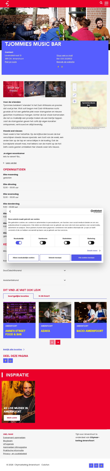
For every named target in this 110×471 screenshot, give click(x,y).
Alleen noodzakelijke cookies (23, 258)
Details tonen (92, 250)
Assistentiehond (11, 280)
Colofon (45, 464)
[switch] (43, 242)
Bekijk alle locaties (12, 349)
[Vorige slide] (52, 342)
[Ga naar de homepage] (8, 3)
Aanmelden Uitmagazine (15, 447)
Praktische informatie (13, 450)
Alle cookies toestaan (86, 258)
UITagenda (8, 444)
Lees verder (11, 163)
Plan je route (11, 62)
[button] (88, 105)
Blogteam (8, 440)
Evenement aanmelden (14, 437)
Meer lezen (12, 419)
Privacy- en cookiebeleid (15, 453)
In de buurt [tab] (44, 296)
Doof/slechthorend (12, 270)
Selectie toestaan (55, 258)
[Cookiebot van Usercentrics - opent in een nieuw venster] (92, 211)
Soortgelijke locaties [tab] (18, 296)
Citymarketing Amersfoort (27, 464)
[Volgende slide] (57, 342)
